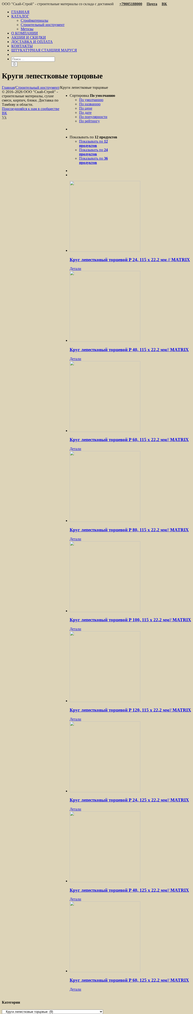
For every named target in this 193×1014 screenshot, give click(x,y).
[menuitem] (101, 12)
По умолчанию (91, 100)
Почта (152, 4)
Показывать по (93, 143)
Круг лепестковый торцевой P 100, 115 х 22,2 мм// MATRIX (130, 619)
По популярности (93, 117)
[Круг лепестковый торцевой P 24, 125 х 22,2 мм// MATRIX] (130, 757)
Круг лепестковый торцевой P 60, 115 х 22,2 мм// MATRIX (129, 439)
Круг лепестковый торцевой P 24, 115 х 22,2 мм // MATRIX (130, 259)
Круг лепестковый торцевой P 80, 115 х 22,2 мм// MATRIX (129, 529)
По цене (85, 108)
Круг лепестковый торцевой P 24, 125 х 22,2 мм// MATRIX (129, 799)
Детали (75, 269)
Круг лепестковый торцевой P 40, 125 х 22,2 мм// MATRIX (129, 890)
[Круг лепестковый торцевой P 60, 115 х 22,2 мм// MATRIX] (130, 397)
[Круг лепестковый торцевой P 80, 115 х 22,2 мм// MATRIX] (130, 487)
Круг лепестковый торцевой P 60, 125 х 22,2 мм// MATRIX (129, 980)
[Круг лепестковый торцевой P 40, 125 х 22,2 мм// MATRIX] (130, 847)
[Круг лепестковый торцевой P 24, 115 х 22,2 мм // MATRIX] (130, 217)
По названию (90, 104)
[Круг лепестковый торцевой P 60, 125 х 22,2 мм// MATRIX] (130, 937)
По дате (85, 113)
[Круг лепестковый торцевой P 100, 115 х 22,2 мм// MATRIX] (130, 577)
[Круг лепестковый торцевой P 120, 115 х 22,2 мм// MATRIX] (130, 667)
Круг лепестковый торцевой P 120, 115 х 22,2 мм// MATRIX (130, 709)
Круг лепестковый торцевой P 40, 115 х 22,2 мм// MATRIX (129, 349)
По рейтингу (89, 121)
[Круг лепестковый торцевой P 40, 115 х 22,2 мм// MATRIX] (130, 307)
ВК (164, 4)
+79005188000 (130, 4)
